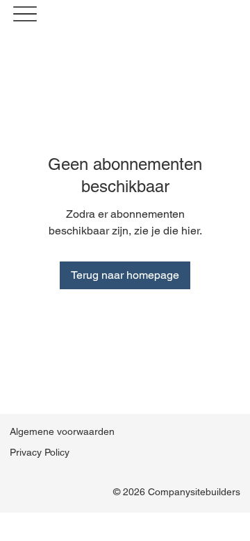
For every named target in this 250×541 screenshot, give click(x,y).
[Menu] (24, 14)
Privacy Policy (39, 452)
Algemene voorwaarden (62, 431)
